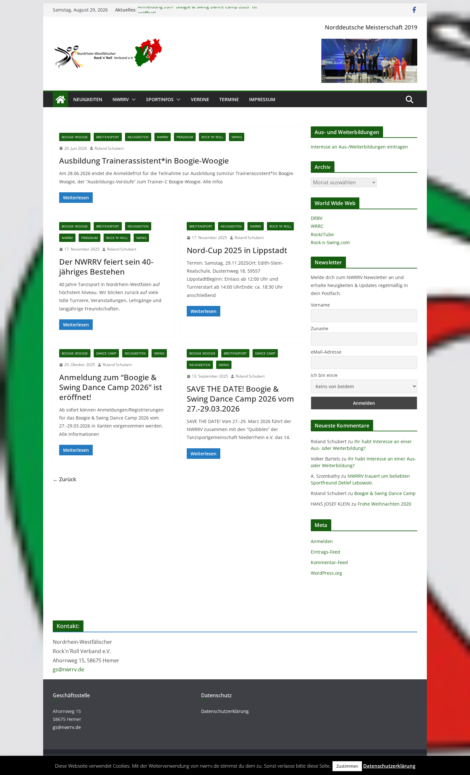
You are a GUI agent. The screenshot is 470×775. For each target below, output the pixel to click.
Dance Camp (106, 353)
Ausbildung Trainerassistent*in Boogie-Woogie (144, 160)
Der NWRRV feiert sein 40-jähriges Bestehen (106, 266)
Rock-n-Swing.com (330, 242)
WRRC (317, 226)
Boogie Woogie (75, 137)
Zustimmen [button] (347, 766)
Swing (236, 137)
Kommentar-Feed (329, 562)
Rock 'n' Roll (212, 137)
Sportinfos (160, 99)
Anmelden (322, 541)
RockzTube (322, 234)
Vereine (200, 99)
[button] (132, 99)
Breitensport (107, 137)
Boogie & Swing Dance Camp (385, 493)
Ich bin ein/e (324, 375)
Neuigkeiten (87, 99)
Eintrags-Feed (325, 552)
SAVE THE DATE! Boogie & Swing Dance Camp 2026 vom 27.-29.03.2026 (240, 398)
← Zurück (64, 479)
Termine (229, 99)
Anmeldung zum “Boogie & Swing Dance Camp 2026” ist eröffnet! (110, 387)
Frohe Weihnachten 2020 (384, 504)
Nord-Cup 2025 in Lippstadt (237, 250)
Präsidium (184, 137)
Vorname (320, 305)
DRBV (316, 218)
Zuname (319, 328)
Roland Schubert (109, 148)
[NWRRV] (60, 99)
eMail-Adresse (326, 352)
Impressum (262, 99)
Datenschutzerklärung (225, 711)
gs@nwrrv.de (68, 669)
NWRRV (121, 99)
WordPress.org (326, 573)
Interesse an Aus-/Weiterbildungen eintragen (359, 147)
